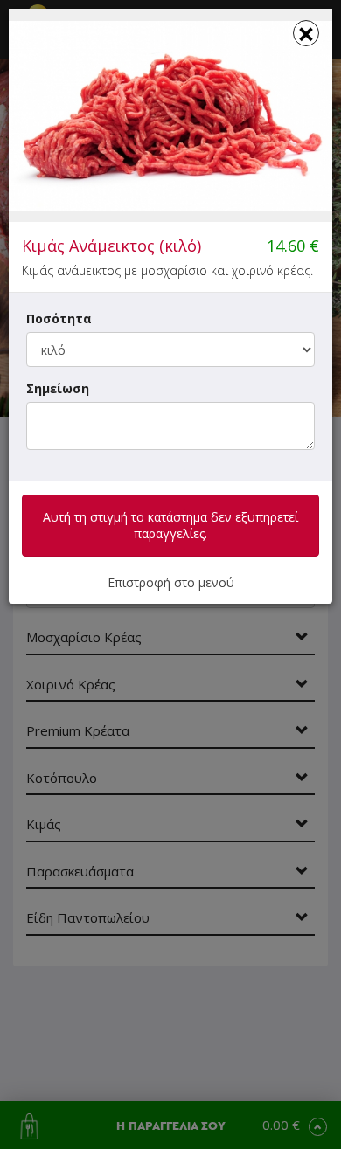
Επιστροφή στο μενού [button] (171, 582)
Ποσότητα (59, 318)
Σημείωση (57, 388)
